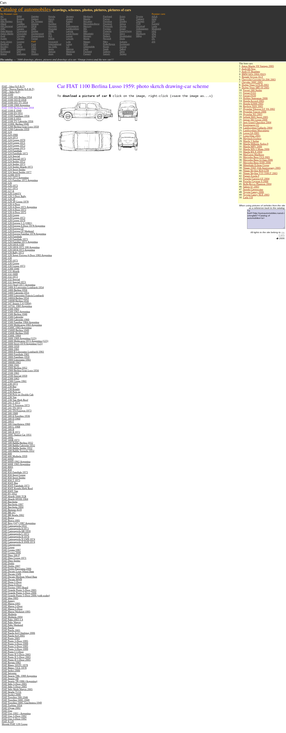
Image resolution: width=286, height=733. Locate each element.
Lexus (69, 36)
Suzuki (123, 46)
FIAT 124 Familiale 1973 (15, 153)
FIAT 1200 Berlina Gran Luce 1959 (20, 126)
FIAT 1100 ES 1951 (12, 113)
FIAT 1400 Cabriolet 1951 (15, 292)
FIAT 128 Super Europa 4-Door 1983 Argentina (27, 255)
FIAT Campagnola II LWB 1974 (18, 539)
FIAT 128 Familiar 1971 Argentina (20, 241)
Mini (85, 31)
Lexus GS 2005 (251, 133)
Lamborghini (72, 28)
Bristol (3, 54)
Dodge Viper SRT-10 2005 (255, 87)
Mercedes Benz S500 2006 (257, 162)
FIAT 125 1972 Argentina (15, 177)
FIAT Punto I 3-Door (13, 651)
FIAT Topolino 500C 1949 (15, 700)
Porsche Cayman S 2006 (255, 181)
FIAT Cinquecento (11, 544)
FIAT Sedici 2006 (11, 670)
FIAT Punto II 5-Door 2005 (16, 659)
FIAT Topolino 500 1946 (15, 697)
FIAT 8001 (7, 467)
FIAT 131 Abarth (10, 271)
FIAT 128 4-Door (11, 204)
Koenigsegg (72, 26)
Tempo (123, 54)
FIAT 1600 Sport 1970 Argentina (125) (22, 343)
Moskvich (156, 28)
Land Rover (72, 33)
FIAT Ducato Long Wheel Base (18, 571)
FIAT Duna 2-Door (12, 582)
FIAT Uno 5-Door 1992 (14, 718)
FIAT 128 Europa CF (13, 228)
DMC (33, 28)
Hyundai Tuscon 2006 (254, 111)
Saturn (106, 54)
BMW (3, 49)
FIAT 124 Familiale (12, 150)
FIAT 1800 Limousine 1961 (16, 359)
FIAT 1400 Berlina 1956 (14, 290)
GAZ (154, 19)
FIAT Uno (7, 710)
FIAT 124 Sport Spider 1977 (17, 172)
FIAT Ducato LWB (11, 574)
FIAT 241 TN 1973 (12, 408)
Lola (68, 41)
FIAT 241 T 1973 (11, 402)
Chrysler (21, 36)
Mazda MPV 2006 (252, 146)
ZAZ (154, 36)
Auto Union (6, 41)
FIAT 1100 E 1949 (11, 110)
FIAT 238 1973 (10, 383)
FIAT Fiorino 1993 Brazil (15, 587)
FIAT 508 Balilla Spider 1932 (17, 448)
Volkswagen (142, 28)
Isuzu (51, 49)
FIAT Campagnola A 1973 (15, 528)
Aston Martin (6, 33)
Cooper (20, 41)
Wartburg (140, 33)
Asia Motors (6, 31)
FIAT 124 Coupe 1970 (13, 140)
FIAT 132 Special (11, 279)
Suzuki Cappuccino (253, 189)
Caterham (22, 26)
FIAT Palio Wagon (11, 622)
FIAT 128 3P (8, 199)
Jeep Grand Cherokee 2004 (257, 122)
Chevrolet (22, 33)
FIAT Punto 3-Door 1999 (15, 643)
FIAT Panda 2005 (11, 630)
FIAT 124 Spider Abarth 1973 (17, 166)
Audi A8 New (249, 68)
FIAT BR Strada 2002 (13, 515)
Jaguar (51, 51)
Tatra (122, 51)
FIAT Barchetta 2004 (12, 507)
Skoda (123, 26)
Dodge (34, 31)
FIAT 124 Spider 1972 (13, 161)
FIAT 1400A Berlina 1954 (15, 298)
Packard (87, 51)
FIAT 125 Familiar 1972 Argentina (20, 180)
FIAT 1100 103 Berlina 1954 (17, 97)
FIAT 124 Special (11, 156)
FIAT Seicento (9, 673)
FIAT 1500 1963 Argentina (16, 311)
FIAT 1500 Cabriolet (12, 316)
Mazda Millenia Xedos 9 (255, 143)
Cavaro (20, 28)
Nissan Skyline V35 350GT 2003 (260, 173)
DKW (33, 26)
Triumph (140, 21)
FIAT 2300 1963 (10, 378)
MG (85, 28)
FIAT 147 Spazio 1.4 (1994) (16, 303)
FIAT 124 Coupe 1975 (13, 148)
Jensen (70, 16)
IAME (51, 31)
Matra (69, 54)
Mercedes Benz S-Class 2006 (258, 160)
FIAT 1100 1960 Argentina (16, 105)
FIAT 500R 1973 (10, 440)
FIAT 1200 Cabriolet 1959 (15, 129)
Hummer (52, 26)
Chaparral (22, 31)
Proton (106, 33)
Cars (281, 235)
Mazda (86, 19)
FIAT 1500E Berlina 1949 (15, 333)
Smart (123, 28)
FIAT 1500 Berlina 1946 (14, 314)
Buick (19, 21)
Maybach (88, 16)
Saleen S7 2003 (251, 186)
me (282, 232)
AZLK (155, 16)
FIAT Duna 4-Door (12, 584)
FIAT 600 (7, 453)
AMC (2, 28)
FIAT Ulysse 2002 (11, 708)
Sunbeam (125, 44)
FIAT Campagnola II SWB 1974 (18, 542)
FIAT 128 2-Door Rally (14, 196)
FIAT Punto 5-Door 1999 (15, 649)
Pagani (87, 54)
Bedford (4, 44)
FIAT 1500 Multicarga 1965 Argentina (22, 325)
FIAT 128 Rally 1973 (13, 252)
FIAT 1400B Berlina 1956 (15, 300)
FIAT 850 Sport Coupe (13, 475)
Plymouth (108, 26)
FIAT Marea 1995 (11, 603)
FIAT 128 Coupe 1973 (13, 217)
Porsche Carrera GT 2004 (256, 178)
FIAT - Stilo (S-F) (11, 91)
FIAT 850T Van (10, 491)
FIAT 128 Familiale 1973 (15, 239)
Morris (86, 38)
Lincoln (70, 38)
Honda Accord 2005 (253, 101)
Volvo (139, 31)
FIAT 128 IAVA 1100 (13, 244)
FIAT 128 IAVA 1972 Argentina (18, 250)
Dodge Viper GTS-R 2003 (255, 85)
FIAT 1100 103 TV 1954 (15, 102)
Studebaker (126, 36)
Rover (106, 46)
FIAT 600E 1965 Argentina (16, 464)
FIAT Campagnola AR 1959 (16, 531)
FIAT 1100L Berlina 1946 (15, 124)
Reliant (106, 36)
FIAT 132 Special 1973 (14, 282)
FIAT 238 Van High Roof (15, 400)
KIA (68, 24)
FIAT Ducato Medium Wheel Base (19, 576)
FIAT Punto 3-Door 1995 (15, 641)
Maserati (70, 51)
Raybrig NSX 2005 (253, 106)
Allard (3, 24)
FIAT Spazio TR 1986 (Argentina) (19, 681)
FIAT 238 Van (9, 397)
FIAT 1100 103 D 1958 (14, 99)
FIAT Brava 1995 (11, 520)
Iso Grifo (52, 46)
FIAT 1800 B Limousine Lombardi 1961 (23, 351)
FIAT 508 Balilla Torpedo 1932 (18, 450)
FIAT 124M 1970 (11, 174)
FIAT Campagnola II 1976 (15, 536)
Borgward (5, 51)
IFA (50, 33)
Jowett (69, 19)
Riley (105, 41)
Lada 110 (248, 197)
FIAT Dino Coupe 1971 (14, 558)
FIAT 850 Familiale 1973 (15, 472)
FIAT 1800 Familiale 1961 (15, 354)
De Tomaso (37, 21)
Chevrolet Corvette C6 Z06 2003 (259, 79)
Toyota (139, 16)
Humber (52, 24)
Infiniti (51, 38)
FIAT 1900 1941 (10, 365)
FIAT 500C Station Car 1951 (17, 434)
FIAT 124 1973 (10, 137)
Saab (106, 49)
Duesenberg (37, 36)
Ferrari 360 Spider (252, 90)
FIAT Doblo (8, 563)
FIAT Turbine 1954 (12, 705)
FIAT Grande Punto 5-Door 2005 (19, 590)
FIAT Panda (8, 627)
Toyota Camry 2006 (253, 192)
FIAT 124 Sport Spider (13, 169)
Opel (85, 49)
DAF (19, 51)
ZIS (153, 41)
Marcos (70, 49)
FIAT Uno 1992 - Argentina (16, 713)
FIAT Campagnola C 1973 (15, 534)
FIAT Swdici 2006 (11, 694)
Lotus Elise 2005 (252, 135)
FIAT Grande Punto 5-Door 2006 (19, 592)
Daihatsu (21, 54)
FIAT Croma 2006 (11, 552)
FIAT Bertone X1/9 (12, 509)
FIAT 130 (7, 258)
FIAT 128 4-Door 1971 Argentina (19, 207)
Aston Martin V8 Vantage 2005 (258, 66)
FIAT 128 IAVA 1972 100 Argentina (21, 247)
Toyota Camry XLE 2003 (256, 194)
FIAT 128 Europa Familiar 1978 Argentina (24, 233)
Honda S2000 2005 (253, 103)
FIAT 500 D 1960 (11, 418)
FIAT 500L (7, 437)
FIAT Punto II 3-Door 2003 (16, 654)
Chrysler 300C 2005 (252, 82)
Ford (33, 44)
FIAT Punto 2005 (11, 638)
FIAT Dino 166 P (11, 555)
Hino (33, 51)
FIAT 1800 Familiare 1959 (15, 357)
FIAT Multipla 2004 (12, 617)
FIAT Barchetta (9, 501)
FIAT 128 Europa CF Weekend (18, 231)
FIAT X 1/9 (8, 721)
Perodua (107, 21)
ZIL (153, 38)
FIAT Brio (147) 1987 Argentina (19, 523)
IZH (153, 21)
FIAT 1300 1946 (10, 268)
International (54, 44)
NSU (85, 44)
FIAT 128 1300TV (11, 193)
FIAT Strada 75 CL (11, 692)
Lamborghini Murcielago (256, 130)
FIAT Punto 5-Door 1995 (15, 646)
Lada (154, 26)
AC (2, 16)
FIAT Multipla (9, 614)
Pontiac (107, 28)
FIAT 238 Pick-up (11, 392)
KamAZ (155, 24)
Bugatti (20, 19)
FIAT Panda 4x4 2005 (13, 635)
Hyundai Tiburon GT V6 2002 (259, 109)
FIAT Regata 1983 (11, 662)
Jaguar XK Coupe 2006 (255, 119)
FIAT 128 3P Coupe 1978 (15, 201)
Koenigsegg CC (251, 125)
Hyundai (52, 28)
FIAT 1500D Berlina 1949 (15, 330)
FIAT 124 (7, 132)
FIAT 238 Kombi (11, 389)
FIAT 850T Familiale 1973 (15, 485)
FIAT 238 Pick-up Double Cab (18, 394)
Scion (122, 16)
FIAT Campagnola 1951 (14, 525)
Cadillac (21, 24)
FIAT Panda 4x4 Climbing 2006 (18, 633)
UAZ (154, 31)
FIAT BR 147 (9, 512)
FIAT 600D (8, 458)
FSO (33, 46)
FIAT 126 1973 (10, 185)
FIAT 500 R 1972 (11, 432)
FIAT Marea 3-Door (12, 606)
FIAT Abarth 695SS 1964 (15, 499)
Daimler (35, 16)
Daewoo (21, 49)
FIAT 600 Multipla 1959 (14, 456)
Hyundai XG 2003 (252, 114)
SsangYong (126, 31)
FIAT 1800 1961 (10, 349)
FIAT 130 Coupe (10, 263)
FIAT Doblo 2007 (11, 566)
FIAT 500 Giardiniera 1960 (16, 424)
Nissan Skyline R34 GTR (256, 170)
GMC (33, 49)
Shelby (123, 21)
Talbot (123, 49)
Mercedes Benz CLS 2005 (256, 157)
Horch (51, 19)
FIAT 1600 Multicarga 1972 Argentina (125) (25, 341)
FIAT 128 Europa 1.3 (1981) (17, 223)
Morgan (87, 36)
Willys (139, 36)
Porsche (107, 31)
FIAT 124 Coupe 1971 (13, 142)
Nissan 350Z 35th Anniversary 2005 (262, 168)
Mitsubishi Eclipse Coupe (256, 165)
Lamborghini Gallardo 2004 (257, 127)
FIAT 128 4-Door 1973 (14, 209)
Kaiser (69, 21)
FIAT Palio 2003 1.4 (12, 619)
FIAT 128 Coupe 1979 (13, 220)
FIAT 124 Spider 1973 (13, 164)
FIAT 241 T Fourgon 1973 (16, 405)
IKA (50, 36)
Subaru (123, 41)
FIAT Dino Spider (11, 560)
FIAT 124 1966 (10, 134)
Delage (35, 24)
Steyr (122, 33)
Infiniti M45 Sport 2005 (255, 117)
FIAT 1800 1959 (10, 346)
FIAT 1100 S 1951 (11, 118)
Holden (35, 54)
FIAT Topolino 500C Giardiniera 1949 (22, 702)
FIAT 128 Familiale (12, 236)
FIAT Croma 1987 (11, 550)
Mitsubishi (88, 33)
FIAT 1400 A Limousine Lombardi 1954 (23, 287)
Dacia (20, 46)
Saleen (106, 51)
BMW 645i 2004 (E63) (254, 74)
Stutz (122, 38)
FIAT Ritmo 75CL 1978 (14, 667)
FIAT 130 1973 (10, 260)
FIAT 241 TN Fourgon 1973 (17, 410)
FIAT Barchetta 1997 (12, 504)
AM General (6, 26)
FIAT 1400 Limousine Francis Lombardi (23, 295)
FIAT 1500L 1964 (11, 335)
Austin (3, 38)
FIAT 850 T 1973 (11, 480)
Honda (51, 16)
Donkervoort (37, 33)
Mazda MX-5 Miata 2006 (256, 149)
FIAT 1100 (7, 94)
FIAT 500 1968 (10, 413)
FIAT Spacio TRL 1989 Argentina (19, 676)
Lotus (69, 44)
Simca (123, 24)
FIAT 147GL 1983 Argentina (17, 306)
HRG (50, 21)
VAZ (154, 33)
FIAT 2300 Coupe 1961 (14, 381)
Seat (122, 19)
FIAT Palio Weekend (12, 625)
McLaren (87, 21)
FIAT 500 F (8, 421)
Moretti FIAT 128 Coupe (14, 724)
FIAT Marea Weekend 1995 (16, 611)
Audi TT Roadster (251, 71)
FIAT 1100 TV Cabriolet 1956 (17, 121)
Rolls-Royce (109, 44)
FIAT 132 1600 (10, 274)
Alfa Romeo (6, 21)
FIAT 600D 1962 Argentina (16, 461)
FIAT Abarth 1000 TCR (14, 496)
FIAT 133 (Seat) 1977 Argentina (18, 284)
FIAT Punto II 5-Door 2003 (16, 657)
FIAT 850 (7, 469)
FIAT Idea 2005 (10, 598)
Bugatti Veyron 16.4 (252, 76)
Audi (2, 36)
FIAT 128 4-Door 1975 (14, 212)
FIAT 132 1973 (10, 276)
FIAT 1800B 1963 (11, 362)
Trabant (140, 19)
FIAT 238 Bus (9, 386)
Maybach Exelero (252, 138)
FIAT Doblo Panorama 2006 (16, 568)
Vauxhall (140, 26)
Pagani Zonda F (251, 176)
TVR (138, 24)
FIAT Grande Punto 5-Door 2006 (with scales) (26, 595)
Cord (19, 44)
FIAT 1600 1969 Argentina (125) (19, 338)
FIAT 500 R (8, 429)
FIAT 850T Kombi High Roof (17, 488)
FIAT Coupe (8, 547)
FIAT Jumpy (8, 600)
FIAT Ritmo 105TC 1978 (15, 665)
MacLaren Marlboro (253, 154)
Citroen (20, 38)
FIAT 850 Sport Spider (13, 477)
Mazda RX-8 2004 (252, 151)
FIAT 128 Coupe (10, 215)
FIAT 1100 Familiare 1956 (15, 116)
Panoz (106, 19)
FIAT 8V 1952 (9, 493)
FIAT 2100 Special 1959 (14, 375)
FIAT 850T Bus (10, 483)
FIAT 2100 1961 (10, 373)
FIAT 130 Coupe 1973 (13, 266)
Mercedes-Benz (91, 24)
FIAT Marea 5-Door (12, 609)
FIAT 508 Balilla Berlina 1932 (17, 442)
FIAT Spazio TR (10, 678)
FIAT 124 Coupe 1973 (13, 145)
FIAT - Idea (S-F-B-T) (13, 86)
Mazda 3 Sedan (251, 141)
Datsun (35, 19)
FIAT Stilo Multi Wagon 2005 (17, 689)
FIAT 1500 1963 (10, 308)
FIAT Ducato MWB (12, 579)
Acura (3, 19)
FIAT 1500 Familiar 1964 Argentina (20, 322)
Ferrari (34, 38)
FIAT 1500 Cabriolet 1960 (15, 319)
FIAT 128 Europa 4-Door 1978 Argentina (23, 225)
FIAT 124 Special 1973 (14, 158)
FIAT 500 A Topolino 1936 (16, 416)
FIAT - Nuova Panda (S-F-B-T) (18, 89)
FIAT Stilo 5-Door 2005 (14, 686)
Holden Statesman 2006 (255, 98)
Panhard (107, 16)
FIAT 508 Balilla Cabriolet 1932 (18, 445)
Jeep (50, 54)
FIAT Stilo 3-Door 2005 (14, 684)
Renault (107, 38)
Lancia (69, 31)
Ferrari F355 (249, 93)
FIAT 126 (7, 183)
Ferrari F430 (249, 95)
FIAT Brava (8, 517)
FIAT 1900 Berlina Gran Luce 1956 (20, 370)
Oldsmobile (89, 46)
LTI (67, 46)
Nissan (86, 41)
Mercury (87, 26)
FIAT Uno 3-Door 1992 (14, 716)
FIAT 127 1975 (10, 188)
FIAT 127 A (8, 191)
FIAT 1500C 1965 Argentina (17, 327)
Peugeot (107, 24)
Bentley (4, 46)
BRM (19, 16)
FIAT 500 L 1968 (11, 426)
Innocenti (53, 41)
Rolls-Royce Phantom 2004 (257, 184)
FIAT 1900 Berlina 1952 (14, 367)
